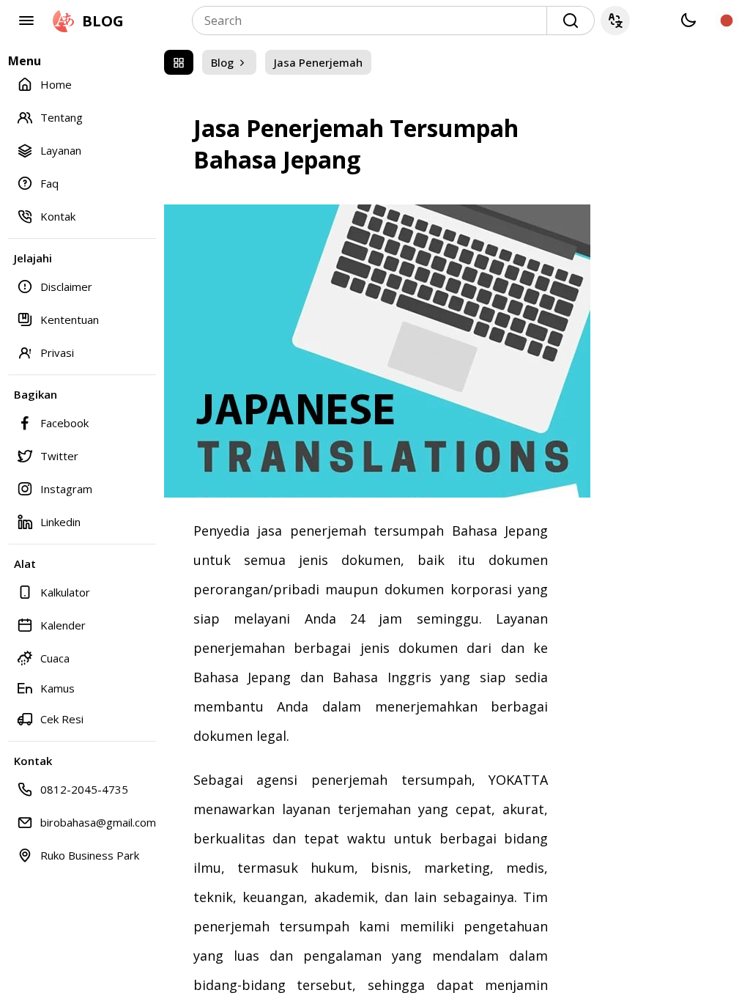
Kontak (57, 216)
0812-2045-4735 (84, 789)
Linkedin (60, 521)
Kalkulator (65, 592)
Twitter (59, 455)
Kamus (57, 688)
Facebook (64, 422)
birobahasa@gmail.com (98, 822)
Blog (224, 62)
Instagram (66, 488)
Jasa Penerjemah (318, 62)
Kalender (63, 625)
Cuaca (55, 658)
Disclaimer (66, 286)
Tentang (61, 117)
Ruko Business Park (89, 855)
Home (56, 84)
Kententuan (69, 319)
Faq (49, 183)
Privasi (57, 352)
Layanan (60, 150)
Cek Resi (61, 719)
